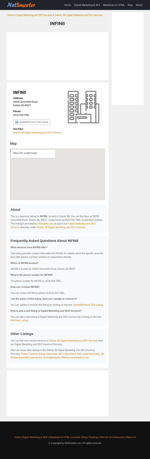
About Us (131, 437)
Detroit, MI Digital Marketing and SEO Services (79, 15)
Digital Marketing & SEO (87, 5)
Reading (93, 437)
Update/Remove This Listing (88, 305)
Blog (130, 5)
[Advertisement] (57, 56)
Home (67, 5)
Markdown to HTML (114, 5)
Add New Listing (19, 320)
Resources (119, 437)
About (139, 5)
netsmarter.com (45, 223)
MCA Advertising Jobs (70, 354)
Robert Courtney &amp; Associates (39, 354)
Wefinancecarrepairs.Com (74, 357)
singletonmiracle (91, 354)
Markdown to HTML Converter (64, 437)
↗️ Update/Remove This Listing (31, 122)
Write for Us (105, 437)
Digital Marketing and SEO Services (34, 15)
